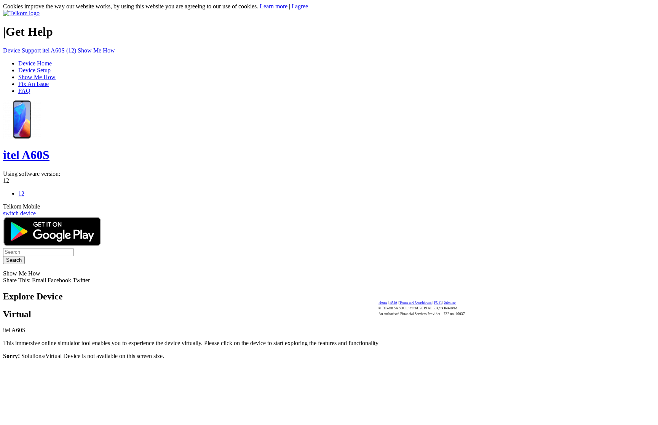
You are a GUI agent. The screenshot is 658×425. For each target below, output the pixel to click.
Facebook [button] (59, 280)
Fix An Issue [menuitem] (33, 84)
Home (383, 302)
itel (46, 50)
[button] (40, 280)
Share (16, 280)
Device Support (22, 50)
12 (6, 180)
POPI (438, 302)
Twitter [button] (81, 280)
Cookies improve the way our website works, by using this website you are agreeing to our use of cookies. (130, 6)
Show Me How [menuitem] (37, 77)
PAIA (393, 302)
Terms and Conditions (415, 302)
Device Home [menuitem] (35, 63)
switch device (19, 213)
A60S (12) (63, 50)
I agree (300, 6)
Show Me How (96, 50)
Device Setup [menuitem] (34, 70)
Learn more (273, 6)
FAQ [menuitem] (24, 91)
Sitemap (450, 302)
